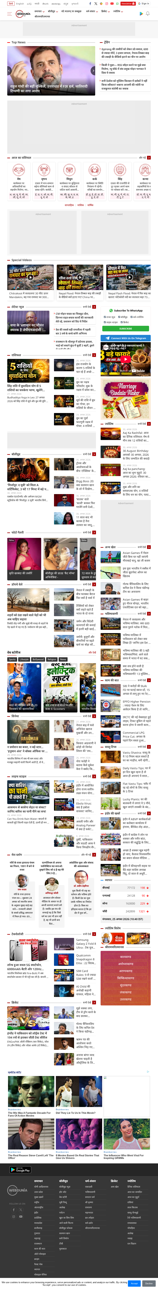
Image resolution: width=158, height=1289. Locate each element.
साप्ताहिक (69, 205)
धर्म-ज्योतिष (138, 317)
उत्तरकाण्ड (125, 999)
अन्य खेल (110, 547)
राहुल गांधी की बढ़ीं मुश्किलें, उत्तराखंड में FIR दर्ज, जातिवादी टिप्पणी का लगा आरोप (48, 88)
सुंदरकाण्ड (125, 985)
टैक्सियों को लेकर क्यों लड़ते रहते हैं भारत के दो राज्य (85, 609)
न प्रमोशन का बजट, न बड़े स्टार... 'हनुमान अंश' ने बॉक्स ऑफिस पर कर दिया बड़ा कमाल (28, 749)
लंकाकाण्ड (125, 992)
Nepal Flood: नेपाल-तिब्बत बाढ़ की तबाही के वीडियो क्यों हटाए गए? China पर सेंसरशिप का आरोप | (80, 295)
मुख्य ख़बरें (38, 1197)
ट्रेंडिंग (107, 42)
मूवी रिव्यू (63, 1202)
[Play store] (141, 13)
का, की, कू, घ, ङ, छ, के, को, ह (69, 196)
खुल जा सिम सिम (66, 1217)
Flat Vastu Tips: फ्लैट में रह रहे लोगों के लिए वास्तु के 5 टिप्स (137, 787)
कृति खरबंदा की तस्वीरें (20, 573)
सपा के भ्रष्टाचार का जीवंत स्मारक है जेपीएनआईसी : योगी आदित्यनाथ (27, 327)
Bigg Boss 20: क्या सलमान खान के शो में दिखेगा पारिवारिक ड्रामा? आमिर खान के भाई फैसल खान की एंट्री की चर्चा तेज (86, 485)
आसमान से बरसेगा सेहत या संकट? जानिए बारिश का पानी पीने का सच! (26, 809)
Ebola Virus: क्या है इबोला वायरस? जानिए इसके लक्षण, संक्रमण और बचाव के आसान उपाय (85, 807)
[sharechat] (101, 3)
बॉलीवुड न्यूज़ (64, 1186)
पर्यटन (61, 1212)
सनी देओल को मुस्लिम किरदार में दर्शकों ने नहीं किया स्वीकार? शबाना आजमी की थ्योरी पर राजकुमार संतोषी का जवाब (124, 84)
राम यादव (22, 889)
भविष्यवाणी (111, 614)
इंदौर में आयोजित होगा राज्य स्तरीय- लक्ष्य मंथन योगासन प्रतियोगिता (86, 789)
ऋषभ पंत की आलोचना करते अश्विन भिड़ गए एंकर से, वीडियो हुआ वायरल (84, 1043)
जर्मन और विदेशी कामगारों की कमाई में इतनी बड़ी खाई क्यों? (86, 625)
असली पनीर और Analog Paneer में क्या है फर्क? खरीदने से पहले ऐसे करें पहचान (86, 825)
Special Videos (22, 260)
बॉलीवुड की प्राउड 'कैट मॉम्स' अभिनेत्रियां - (60, 575)
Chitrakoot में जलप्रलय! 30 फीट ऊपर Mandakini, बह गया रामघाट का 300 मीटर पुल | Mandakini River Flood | (29, 295)
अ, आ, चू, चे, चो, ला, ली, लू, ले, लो (19, 196)
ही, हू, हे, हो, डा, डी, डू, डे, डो (95, 196)
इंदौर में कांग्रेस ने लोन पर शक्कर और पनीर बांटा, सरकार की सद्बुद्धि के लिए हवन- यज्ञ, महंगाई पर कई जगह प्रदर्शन (136, 838)
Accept (134, 1283)
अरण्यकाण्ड (125, 971)
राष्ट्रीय (36, 1202)
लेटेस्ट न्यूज (18, 307)
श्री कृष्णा (89, 1202)
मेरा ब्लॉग (17, 855)
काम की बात (112, 680)
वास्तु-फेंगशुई (132, 1212)
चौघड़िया (131, 1228)
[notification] (148, 13)
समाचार (38, 11)
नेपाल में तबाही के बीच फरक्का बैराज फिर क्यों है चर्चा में (85, 594)
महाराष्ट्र (37, 1238)
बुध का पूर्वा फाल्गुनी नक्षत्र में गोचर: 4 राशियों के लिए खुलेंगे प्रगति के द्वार (86, 422)
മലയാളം (56, 3)
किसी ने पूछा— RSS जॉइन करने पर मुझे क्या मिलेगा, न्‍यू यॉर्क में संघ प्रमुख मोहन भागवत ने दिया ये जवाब (124, 68)
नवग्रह (129, 1238)
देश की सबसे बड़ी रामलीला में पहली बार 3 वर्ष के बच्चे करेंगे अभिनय (73, 331)
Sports (12, 659)
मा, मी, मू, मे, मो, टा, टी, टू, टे (120, 196)
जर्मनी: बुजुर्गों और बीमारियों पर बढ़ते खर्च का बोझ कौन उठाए (85, 641)
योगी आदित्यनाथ (41, 1186)
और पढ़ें (142, 157)
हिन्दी (11, 3)
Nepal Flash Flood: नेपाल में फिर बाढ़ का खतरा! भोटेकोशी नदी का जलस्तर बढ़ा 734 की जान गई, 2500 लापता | (129, 295)
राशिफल (16, 355)
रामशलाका (132, 1222)
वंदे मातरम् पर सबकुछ (71, 11)
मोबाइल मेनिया (40, 1274)
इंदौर (36, 1212)
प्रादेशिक (38, 1217)
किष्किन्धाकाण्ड (125, 978)
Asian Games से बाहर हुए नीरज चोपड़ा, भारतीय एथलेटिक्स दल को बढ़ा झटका (135, 603)
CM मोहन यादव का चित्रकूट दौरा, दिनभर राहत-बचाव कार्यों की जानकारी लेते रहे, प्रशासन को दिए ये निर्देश (74, 317)
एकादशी (88, 1186)
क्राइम (36, 1258)
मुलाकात (63, 1248)
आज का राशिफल (21, 158)
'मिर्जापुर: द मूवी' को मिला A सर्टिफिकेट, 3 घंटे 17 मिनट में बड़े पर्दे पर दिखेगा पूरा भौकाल (27, 487)
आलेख (62, 1207)
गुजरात (37, 1233)
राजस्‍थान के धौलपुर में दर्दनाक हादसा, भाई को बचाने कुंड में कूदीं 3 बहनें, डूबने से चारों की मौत (75, 345)
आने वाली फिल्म (66, 1222)
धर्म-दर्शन (89, 1222)
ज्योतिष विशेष (113, 928)
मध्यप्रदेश (38, 1222)
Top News (18, 42)
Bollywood (38, 659)
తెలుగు (45, 3)
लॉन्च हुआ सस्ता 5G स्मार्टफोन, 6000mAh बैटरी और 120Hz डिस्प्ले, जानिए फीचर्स (24, 967)
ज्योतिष (116, 11)
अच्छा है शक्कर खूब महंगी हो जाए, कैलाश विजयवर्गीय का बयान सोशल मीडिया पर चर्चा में (136, 854)
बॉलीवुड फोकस (65, 1228)
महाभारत (89, 1212)
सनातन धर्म (90, 1197)
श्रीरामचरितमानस (42, 16)
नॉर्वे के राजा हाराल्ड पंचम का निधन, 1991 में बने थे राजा (22, 866)
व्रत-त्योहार (89, 1217)
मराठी (37, 3)
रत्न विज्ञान (131, 1243)
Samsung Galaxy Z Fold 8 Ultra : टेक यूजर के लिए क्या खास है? (86, 943)
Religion (52, 659)
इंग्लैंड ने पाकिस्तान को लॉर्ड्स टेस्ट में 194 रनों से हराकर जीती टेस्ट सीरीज (27, 1035)
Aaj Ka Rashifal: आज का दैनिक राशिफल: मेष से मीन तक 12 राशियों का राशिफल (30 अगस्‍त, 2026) (136, 436)
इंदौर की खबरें (112, 813)
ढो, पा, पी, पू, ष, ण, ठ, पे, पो (145, 196)
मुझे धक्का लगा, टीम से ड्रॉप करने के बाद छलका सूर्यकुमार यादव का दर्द (86, 1012)
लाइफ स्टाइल (19, 776)
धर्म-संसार (90, 11)
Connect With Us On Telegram (128, 338)
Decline (149, 1283)
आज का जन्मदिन (134, 1191)
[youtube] (112, 3)
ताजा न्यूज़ (110, 317)
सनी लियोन (64, 1238)
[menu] (10, 14)
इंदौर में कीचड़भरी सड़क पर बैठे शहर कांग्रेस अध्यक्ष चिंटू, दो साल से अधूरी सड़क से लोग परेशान (137, 870)
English (20, 3)
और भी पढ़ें (86, 854)
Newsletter (127, 3)
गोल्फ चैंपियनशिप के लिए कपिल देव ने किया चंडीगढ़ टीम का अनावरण (85, 1027)
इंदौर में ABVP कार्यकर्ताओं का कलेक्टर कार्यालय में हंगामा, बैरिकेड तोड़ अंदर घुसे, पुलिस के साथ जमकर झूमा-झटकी (136, 823)
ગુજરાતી (74, 3)
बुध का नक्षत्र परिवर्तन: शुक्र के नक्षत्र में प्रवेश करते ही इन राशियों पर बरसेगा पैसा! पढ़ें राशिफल (85, 386)
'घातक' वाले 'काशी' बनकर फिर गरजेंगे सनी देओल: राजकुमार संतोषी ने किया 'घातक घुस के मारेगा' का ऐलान (86, 503)
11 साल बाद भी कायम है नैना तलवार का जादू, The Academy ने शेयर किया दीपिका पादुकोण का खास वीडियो (85, 521)
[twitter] (96, 3)
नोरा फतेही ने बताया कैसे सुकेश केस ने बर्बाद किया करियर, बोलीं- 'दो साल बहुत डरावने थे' (85, 765)
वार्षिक (90, 205)
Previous (9, 70)
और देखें (92, 652)
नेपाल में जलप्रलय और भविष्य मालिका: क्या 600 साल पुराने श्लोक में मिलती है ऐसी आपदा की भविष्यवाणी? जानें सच (136, 623)
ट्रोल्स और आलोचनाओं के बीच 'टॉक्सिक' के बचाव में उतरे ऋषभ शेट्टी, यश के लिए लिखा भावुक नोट (86, 467)
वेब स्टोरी (63, 1197)
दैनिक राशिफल (133, 1186)
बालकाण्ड (125, 957)
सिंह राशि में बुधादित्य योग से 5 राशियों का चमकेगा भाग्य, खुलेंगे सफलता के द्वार (24, 388)
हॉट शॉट (62, 1191)
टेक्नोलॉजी (17, 934)
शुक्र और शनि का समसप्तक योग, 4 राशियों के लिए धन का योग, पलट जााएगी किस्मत (136, 491)
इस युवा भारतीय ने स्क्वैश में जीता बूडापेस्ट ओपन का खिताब (137, 572)
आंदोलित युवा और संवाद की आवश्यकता (81, 864)
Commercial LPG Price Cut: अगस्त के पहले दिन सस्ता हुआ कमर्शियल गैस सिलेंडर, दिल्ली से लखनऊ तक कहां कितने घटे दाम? (136, 736)
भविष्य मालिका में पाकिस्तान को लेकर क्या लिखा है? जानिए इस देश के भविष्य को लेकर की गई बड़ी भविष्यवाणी (137, 639)
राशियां (130, 1202)
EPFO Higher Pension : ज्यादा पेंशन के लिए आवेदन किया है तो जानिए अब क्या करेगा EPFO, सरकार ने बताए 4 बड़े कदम (137, 705)
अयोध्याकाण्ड (125, 964)
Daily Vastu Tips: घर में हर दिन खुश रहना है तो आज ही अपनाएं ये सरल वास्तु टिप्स (136, 772)
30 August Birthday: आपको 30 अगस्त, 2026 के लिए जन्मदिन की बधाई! (136, 454)
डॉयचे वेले (17, 584)
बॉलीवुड (51, 11)
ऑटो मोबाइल (40, 1253)
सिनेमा (11, 540)
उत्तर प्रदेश (38, 1191)
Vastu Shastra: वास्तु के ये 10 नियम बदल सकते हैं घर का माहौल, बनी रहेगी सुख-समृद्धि (136, 756)
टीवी (61, 1243)
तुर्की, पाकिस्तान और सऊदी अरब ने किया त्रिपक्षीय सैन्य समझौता (85, 843)
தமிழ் (29, 3)
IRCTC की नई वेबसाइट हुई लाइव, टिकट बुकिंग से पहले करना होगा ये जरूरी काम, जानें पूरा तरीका (137, 721)
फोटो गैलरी (18, 532)
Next (93, 70)
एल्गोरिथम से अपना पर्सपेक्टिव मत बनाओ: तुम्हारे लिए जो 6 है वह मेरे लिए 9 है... (51, 868)
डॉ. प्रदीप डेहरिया (81, 885)
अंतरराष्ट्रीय (38, 1207)
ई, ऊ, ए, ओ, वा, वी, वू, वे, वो (44, 196)
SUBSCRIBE (125, 328)
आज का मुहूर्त (133, 1197)
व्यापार (108, 880)
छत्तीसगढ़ (38, 1228)
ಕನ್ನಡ (66, 3)
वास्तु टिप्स (110, 747)
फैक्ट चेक (38, 1264)
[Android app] (20, 1169)
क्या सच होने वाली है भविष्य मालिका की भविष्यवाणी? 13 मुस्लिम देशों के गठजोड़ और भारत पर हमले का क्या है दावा (136, 670)
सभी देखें (87, 307)
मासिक (80, 205)
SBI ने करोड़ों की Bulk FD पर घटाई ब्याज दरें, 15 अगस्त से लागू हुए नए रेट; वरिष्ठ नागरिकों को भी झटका (136, 690)
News (63, 659)
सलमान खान (64, 1233)
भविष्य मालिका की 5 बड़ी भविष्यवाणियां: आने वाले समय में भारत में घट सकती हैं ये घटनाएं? (136, 654)
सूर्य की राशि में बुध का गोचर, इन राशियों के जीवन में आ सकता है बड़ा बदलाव (85, 404)
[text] (30, 278)
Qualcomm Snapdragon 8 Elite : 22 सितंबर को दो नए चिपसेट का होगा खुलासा (85, 959)
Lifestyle (24, 659)
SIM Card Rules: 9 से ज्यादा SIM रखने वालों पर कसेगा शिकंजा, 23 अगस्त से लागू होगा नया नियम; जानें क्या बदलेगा (86, 975)
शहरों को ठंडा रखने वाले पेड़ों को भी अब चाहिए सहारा (26, 617)
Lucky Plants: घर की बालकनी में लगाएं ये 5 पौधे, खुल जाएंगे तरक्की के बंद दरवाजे (137, 803)
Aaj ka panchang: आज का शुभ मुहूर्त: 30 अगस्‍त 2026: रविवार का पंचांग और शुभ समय (135, 473)
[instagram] (106, 3)
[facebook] (90, 3)
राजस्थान (38, 1243)
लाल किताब (132, 1207)
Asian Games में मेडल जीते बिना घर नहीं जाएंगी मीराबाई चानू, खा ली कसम (136, 556)
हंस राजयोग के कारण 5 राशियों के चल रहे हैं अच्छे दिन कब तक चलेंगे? (86, 368)
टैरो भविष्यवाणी (134, 1217)
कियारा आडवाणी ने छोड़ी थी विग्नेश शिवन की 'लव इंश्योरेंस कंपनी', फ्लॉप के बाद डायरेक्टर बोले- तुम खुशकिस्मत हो (86, 747)
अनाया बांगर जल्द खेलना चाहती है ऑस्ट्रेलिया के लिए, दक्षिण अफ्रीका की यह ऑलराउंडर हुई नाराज (85, 1059)
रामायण (88, 1207)
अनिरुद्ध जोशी (51, 892)
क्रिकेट (104, 11)
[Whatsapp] (117, 3)
